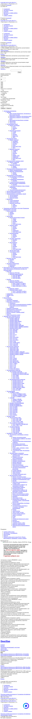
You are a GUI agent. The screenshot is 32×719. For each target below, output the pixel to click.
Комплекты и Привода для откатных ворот (20, 116)
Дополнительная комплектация (17, 190)
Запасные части (8, 316)
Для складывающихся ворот (14, 192)
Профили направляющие (19, 461)
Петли (14, 446)
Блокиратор (12, 265)
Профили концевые (17, 459)
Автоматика (7, 111)
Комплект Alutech (14, 288)
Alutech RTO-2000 (14, 350)
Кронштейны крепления (19, 443)
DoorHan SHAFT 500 (18, 386)
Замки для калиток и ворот (13, 315)
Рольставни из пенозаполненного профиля (20, 304)
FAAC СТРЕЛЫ (17, 401)
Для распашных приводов (13, 317)
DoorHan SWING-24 (15, 322)
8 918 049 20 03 (4, 2)
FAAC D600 (16, 375)
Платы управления (11, 211)
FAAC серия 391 (14, 345)
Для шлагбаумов (11, 391)
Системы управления (15, 238)
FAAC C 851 (13, 367)
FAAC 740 (12, 355)
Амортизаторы (16, 511)
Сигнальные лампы (14, 251)
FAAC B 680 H (13, 415)
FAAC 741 (12, 357)
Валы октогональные (18, 465)
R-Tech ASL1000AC (15, 368)
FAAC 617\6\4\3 (13, 408)
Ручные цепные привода (19, 513)
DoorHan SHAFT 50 (18, 384)
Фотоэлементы (13, 242)
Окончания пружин (17, 497)
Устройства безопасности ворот (21, 518)
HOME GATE (16, 155)
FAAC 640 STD (13, 412)
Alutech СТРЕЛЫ (17, 399)
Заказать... (3, 57)
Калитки (9, 313)
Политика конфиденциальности (9, 694)
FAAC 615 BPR (13, 407)
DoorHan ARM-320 (14, 320)
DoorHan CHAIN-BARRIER (17, 403)
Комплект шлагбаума (15, 203)
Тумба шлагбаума (14, 201)
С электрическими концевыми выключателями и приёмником (17, 182)
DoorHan (15, 128)
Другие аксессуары (14, 250)
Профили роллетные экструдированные (18, 457)
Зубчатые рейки (14, 225)
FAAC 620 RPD (13, 409)
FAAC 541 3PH (16, 390)
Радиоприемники (14, 233)
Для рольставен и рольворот (17, 453)
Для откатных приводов (13, 346)
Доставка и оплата (8, 10)
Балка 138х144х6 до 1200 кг (20, 286)
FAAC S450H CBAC (15, 342)
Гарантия (6, 11)
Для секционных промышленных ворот (17, 168)
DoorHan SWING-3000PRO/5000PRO (19, 326)
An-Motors (15, 141)
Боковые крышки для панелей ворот (22, 478)
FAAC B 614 (13, 413)
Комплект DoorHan (14, 280)
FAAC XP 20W (16, 430)
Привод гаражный (14, 162)
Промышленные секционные (14, 309)
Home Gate (15, 136)
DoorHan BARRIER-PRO (16, 405)
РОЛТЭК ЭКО (16, 276)
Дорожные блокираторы (13, 263)
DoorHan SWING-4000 (15, 328)
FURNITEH (16, 230)
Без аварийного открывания (17, 176)
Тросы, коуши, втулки (18, 512)
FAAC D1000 (16, 378)
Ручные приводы (17, 470)
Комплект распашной (15, 130)
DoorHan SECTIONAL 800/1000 (21, 374)
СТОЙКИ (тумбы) (14, 392)
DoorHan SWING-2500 (15, 324)
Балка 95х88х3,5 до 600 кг (19, 284)
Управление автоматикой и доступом (13, 208)
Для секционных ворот (15, 475)
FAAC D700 (16, 376)
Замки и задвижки (17, 515)
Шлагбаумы (13, 121)
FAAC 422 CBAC (14, 340)
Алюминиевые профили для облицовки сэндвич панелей (20, 490)
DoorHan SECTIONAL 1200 (20, 372)
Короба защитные (17, 462)
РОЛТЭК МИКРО (17, 275)
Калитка (15, 520)
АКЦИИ (9, 112)
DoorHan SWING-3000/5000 (17, 325)
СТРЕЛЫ (12, 397)
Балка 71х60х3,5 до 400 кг (19, 283)
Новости (6, 535)
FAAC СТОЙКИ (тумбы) (19, 396)
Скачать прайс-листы (9, 531)
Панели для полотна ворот (19, 437)
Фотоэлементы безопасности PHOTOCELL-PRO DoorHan (15, 667)
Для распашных (14, 196)
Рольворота (12, 303)
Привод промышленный (16, 170)
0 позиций (8, 5)
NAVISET (12, 262)
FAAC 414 (12, 336)
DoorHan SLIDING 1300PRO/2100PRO (19, 353)
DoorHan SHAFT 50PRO (19, 387)
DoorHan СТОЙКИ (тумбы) (20, 395)
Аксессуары (13, 122)
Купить (2, 665)
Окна (14, 517)
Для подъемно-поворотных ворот (15, 191)
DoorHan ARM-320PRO (16, 321)
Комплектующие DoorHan (16, 282)
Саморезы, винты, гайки (19, 522)
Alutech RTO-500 (14, 347)
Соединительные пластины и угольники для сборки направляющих (20, 507)
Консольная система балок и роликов (19, 120)
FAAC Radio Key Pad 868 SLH (20, 424)
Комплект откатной (14, 149)
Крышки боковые (17, 463)
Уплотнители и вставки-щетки (20, 466)
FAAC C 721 (13, 366)
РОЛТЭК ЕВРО (17, 278)
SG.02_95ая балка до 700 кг (19, 292)
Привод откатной (14, 140)
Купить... (3, 54)
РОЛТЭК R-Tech (17, 146)
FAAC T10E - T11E (17, 425)
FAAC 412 (12, 333)
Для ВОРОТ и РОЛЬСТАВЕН (14, 433)
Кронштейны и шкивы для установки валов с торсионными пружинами (21, 500)
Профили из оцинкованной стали (21, 479)
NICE (14, 129)
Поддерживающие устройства (20, 445)
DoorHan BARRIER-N (15, 404)
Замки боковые (16, 472)
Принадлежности (17, 471)
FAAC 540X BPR (17, 388)
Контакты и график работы (10, 13)
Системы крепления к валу (19, 474)
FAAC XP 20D (16, 429)
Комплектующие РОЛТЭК (16, 274)
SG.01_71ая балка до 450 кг (19, 291)
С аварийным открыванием (17, 179)
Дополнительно (17, 449)
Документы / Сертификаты (10, 533)
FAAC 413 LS (13, 334)
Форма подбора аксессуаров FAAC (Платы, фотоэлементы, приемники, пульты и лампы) (15, 537)
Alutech (14, 166)
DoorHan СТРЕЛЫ (17, 400)
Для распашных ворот (12, 124)
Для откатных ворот (12, 138)
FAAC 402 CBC (14, 332)
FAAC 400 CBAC (14, 329)
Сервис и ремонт (8, 15)
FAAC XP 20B (16, 428)
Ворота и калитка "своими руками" (16, 312)
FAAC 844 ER (13, 359)
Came (14, 204)
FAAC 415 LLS (13, 338)
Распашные (9, 299)
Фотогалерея (7, 534)
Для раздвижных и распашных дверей (16, 193)
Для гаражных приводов (16, 371)
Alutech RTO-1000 (14, 349)
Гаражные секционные (12, 308)
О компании (7, 9)
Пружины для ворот (18, 492)
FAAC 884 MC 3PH (14, 362)
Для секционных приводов (13, 370)
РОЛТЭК (9, 271)
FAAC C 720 (13, 365)
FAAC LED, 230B (17, 418)
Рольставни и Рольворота (13, 301)
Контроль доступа (11, 258)
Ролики (14, 509)
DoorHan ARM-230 (14, 318)
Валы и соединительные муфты (21, 493)
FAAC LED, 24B (17, 420)
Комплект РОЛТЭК (14, 272)
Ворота (5, 297)
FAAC (14, 126)
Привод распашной (14, 125)
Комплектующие (14, 197)
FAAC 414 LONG (14, 337)
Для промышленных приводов (17, 379)
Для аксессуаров (11, 416)
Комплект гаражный (15, 165)
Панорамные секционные (13, 311)
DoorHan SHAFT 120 (18, 380)
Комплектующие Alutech (16, 290)
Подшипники (16, 521)
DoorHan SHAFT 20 (18, 382)
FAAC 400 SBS (13, 330)
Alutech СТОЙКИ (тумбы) (19, 393)
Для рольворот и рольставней (14, 175)
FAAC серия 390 (14, 343)
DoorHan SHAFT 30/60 (18, 383)
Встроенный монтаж (18, 488)
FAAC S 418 (13, 341)
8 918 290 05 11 (12, 2)
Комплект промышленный (16, 171)
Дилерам (6, 14)
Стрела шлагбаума (14, 200)
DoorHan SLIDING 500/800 (16, 354)
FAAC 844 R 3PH (14, 361)
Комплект (12, 266)
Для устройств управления (16, 422)
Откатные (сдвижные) (12, 300)
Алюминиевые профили (19, 487)
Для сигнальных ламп (15, 417)
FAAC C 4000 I (13, 363)
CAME (14, 132)
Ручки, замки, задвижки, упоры (21, 447)
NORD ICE (15, 142)
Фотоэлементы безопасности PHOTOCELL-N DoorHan (15, 654)
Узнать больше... (5, 50)
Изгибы (14, 480)
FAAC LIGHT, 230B (18, 421)
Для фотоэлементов (14, 426)
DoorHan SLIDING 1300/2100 (17, 351)
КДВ (8, 296)
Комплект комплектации (19, 524)
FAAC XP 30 (16, 432)
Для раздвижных (14, 195)
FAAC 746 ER (13, 358)
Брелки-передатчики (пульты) (17, 217)
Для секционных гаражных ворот (15, 161)
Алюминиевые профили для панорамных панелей (20, 485)
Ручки (14, 516)
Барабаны (15, 496)
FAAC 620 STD (13, 411)
